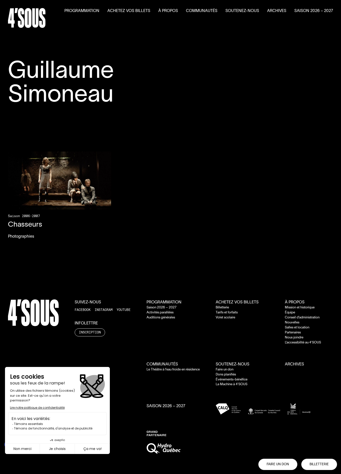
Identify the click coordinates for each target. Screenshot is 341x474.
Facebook (83, 310)
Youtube (124, 310)
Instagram (104, 310)
